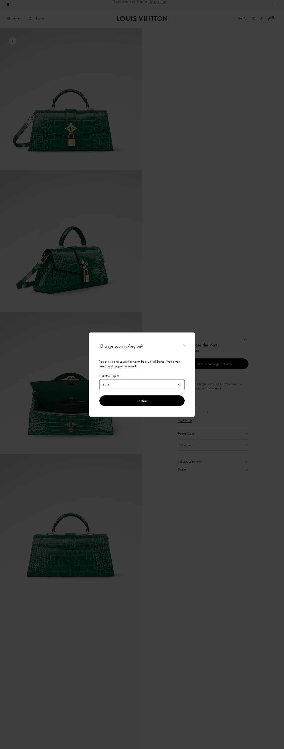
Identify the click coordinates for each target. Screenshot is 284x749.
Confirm (142, 401)
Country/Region (109, 375)
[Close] (184, 345)
